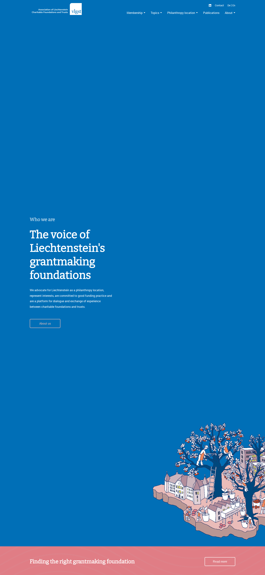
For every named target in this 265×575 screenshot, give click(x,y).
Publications (211, 13)
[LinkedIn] (210, 5)
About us (45, 323)
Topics (155, 13)
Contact (219, 5)
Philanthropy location (181, 13)
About (229, 13)
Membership (135, 13)
